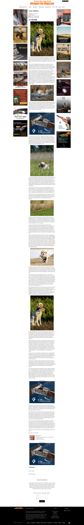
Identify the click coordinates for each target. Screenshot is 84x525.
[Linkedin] (34, 20)
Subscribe (42, 501)
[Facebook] (29, 20)
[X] (36, 20)
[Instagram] (31, 20)
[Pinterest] (32, 20)
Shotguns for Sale (46, 493)
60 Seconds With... (38, 493)
